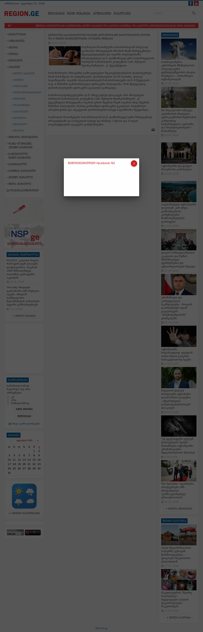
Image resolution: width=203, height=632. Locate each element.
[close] (134, 163)
